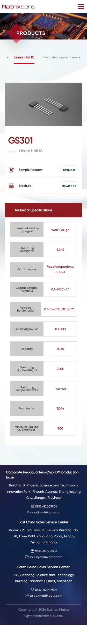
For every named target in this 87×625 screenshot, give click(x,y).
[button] (7, 57)
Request (69, 170)
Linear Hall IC (24, 57)
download (69, 186)
